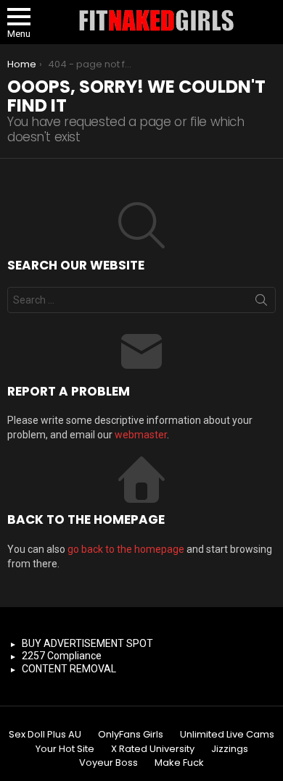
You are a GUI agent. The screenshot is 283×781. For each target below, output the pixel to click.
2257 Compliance (62, 655)
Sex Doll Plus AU (45, 734)
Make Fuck (179, 763)
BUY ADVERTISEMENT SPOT (87, 643)
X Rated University (152, 749)
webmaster (141, 434)
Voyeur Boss (108, 763)
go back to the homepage (125, 549)
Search (261, 303)
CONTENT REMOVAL (69, 668)
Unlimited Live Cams (227, 734)
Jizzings (229, 749)
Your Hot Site (65, 749)
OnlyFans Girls (130, 734)
